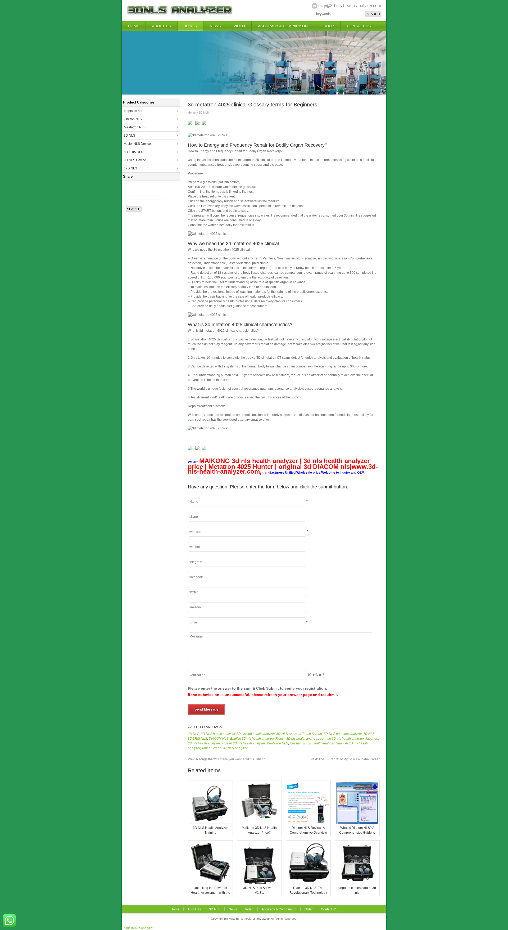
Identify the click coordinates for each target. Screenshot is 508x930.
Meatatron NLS (277, 743)
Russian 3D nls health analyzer (312, 743)
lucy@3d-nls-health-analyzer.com (349, 5)
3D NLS (190, 26)
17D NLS (130, 168)
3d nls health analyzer (137, 928)
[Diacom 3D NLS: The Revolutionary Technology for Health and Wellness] (308, 883)
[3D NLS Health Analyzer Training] (210, 823)
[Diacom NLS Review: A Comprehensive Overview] (308, 823)
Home (133, 26)
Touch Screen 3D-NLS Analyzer (224, 748)
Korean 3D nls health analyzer (243, 743)
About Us (161, 26)
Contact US (359, 26)
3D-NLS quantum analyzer (343, 734)
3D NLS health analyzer (218, 734)
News (215, 26)
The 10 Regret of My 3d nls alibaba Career (345, 759)
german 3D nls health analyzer (342, 738)
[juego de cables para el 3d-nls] (357, 883)
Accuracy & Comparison (283, 26)
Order (327, 26)
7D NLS (369, 734)
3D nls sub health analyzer (256, 734)
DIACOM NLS (219, 738)
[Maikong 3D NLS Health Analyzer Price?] (259, 823)
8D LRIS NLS (197, 738)
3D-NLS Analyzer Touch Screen (299, 734)
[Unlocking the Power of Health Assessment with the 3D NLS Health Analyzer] (210, 883)
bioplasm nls (133, 111)
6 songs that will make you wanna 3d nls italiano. (227, 759)
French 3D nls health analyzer (296, 738)
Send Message (206, 709)
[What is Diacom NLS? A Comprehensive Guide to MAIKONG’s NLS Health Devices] (357, 823)
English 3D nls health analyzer (252, 738)
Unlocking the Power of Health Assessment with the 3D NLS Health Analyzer (210, 892)
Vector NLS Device (137, 144)
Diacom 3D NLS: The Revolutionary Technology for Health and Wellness (308, 892)
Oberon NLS (133, 119)
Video (239, 26)
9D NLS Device (135, 160)
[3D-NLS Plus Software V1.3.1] (259, 883)
